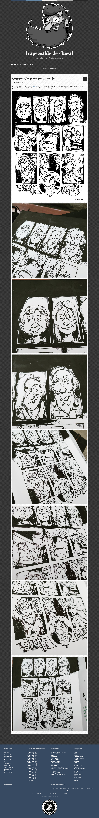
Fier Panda (54, 758)
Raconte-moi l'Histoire (58, 752)
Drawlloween (55, 764)
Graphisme (7, 756)
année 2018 (30, 761)
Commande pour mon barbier (34, 78)
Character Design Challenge (60, 768)
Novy (75, 754)
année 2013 (30, 768)
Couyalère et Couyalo (57, 767)
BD (84, 79)
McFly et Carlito (56, 762)
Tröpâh (53, 770)
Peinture (7, 765)
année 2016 (30, 764)
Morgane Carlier (79, 758)
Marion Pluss (78, 765)
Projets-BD (54, 755)
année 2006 (30, 779)
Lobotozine (54, 756)
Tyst (75, 752)
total (29, 780)
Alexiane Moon (78, 770)
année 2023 (30, 755)
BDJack (76, 771)
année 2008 (30, 776)
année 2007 (30, 777)
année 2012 (30, 770)
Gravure (6, 763)
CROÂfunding (78, 774)
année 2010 (30, 773)
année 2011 (30, 771)
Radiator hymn (78, 773)
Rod (75, 764)
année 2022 (30, 756)
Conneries (7, 767)
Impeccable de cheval (49, 53)
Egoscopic (77, 780)
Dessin (6, 754)
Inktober (53, 776)
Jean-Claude (55, 759)
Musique (6, 760)
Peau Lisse (77, 779)
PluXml (50, 796)
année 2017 (30, 762)
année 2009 (30, 774)
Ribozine (53, 771)
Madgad (76, 761)
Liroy (75, 762)
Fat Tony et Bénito (56, 773)
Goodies (6, 758)
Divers (6, 762)
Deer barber (34, 86)
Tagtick (76, 767)
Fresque (6, 769)
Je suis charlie (55, 761)
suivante (53, 68)
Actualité (7, 773)
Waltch (76, 755)
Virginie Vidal (79, 756)
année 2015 (30, 765)
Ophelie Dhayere (79, 768)
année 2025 (30, 752)
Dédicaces (54, 765)
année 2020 (30, 759)
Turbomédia (8, 771)
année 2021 (30, 758)
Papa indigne (55, 754)
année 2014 (30, 767)
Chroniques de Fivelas (58, 774)
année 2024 (30, 754)
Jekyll (76, 759)
